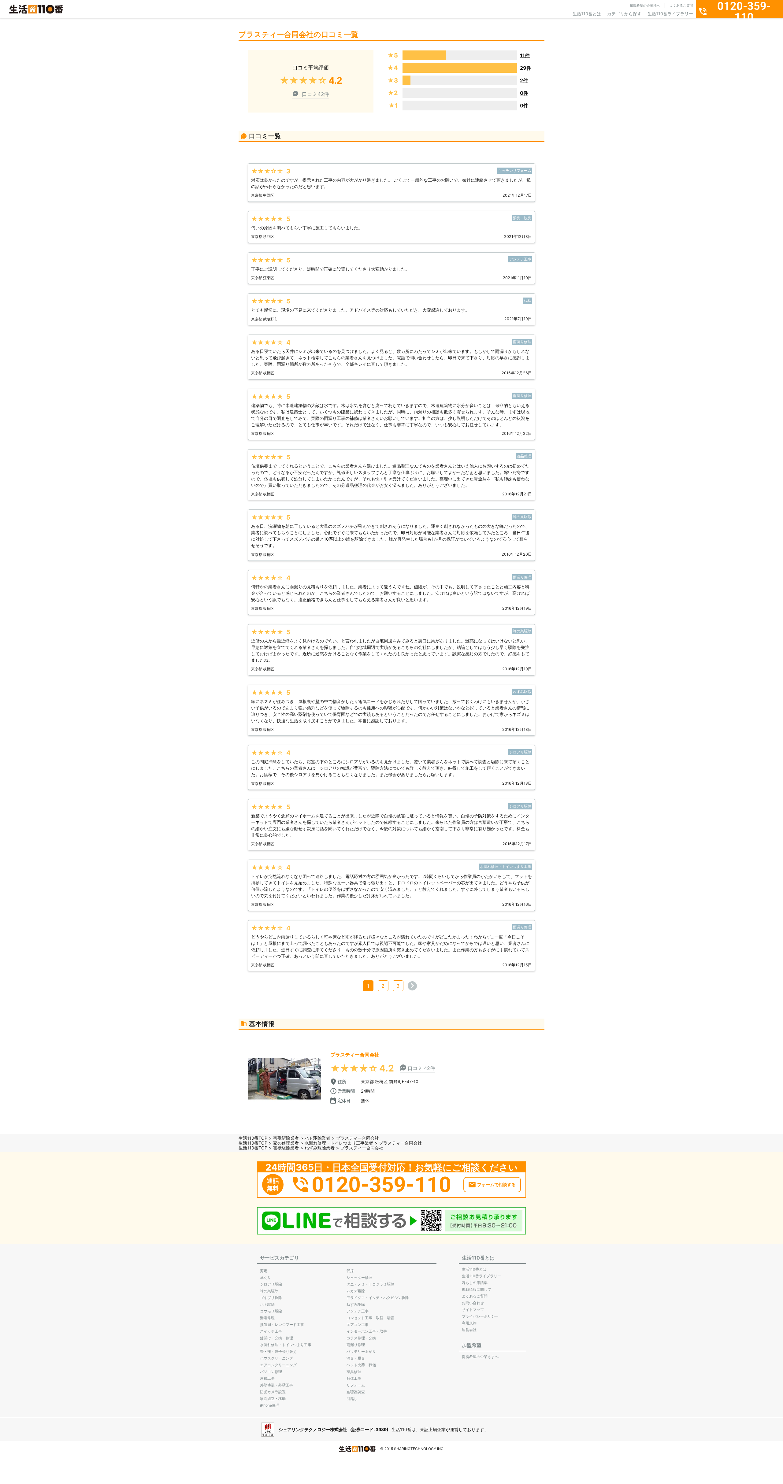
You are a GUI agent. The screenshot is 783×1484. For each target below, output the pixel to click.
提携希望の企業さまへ (480, 1356)
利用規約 (469, 1323)
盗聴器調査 (356, 1392)
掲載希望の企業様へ (645, 5)
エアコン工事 (358, 1324)
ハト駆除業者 (317, 1138)
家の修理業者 (286, 1142)
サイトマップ (473, 1309)
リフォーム (356, 1385)
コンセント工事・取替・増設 (370, 1318)
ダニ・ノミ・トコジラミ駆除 (370, 1284)
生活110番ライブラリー (670, 13)
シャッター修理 (359, 1277)
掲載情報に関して (476, 1289)
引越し (352, 1398)
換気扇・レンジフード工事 (282, 1324)
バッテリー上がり (361, 1351)
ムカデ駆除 (356, 1291)
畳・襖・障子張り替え (278, 1351)
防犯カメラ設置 (273, 1392)
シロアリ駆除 (271, 1284)
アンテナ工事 (358, 1311)
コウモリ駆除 (271, 1311)
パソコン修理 (271, 1371)
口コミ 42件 (421, 1068)
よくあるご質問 (681, 5)
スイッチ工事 (271, 1331)
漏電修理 (267, 1318)
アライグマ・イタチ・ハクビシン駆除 (378, 1297)
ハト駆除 (267, 1304)
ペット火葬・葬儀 (361, 1365)
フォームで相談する (496, 1184)
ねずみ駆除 (356, 1304)
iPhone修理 (269, 1405)
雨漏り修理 (356, 1344)
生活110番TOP (253, 1138)
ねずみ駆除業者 (320, 1147)
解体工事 (354, 1378)
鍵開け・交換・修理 (276, 1338)
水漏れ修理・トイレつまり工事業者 (339, 1142)
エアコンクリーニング (278, 1365)
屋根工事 (267, 1378)
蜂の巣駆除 (269, 1291)
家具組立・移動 (273, 1398)
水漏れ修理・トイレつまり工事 (285, 1344)
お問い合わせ (473, 1303)
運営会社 (469, 1329)
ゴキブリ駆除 (271, 1297)
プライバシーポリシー (480, 1316)
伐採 (350, 1270)
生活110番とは (587, 13)
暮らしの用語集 (475, 1282)
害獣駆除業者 (286, 1138)
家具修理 (354, 1371)
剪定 (263, 1270)
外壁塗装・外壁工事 (276, 1385)
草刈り (265, 1277)
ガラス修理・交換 (361, 1338)
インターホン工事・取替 (367, 1331)
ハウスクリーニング (276, 1358)
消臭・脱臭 (356, 1358)
